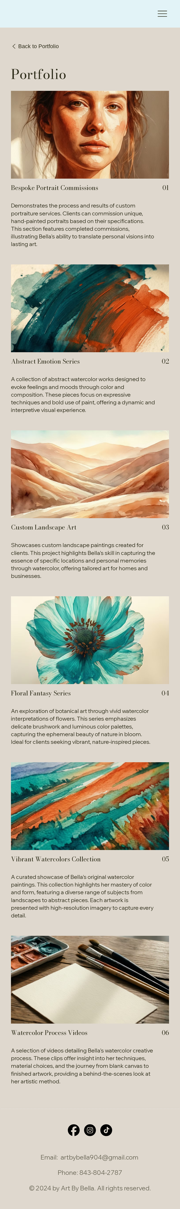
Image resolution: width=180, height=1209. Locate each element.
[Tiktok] (106, 1130)
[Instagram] (90, 1130)
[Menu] (162, 13)
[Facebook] (74, 1130)
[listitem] (90, 173)
